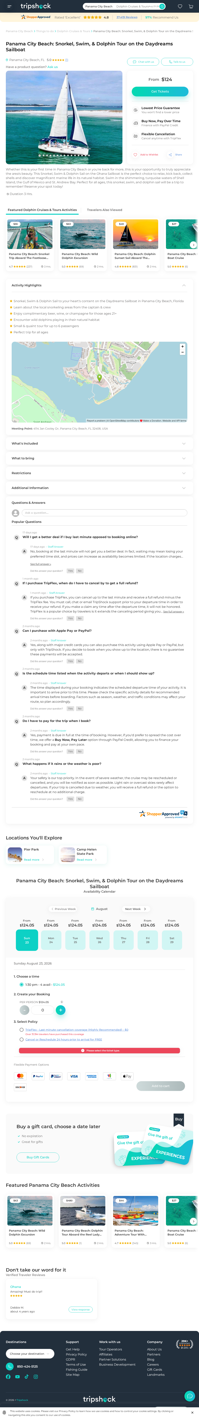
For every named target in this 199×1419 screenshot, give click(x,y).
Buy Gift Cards (38, 1157)
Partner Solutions (112, 1359)
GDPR (70, 1359)
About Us (154, 1349)
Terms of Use (76, 1364)
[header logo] (32, 6)
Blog (150, 1359)
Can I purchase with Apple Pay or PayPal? (57, 631)
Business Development (117, 1364)
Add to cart (161, 1086)
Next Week (133, 909)
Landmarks (156, 1375)
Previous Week (65, 909)
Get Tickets (160, 91)
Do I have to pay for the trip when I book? (57, 721)
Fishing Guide (76, 1369)
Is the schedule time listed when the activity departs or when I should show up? (88, 673)
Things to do (45, 31)
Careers (153, 1364)
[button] (70, 570)
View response (81, 1309)
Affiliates (105, 1354)
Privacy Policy (76, 1354)
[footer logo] (99, 1400)
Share (178, 154)
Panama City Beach (19, 31)
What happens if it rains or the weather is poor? (62, 764)
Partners (153, 1354)
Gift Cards (154, 1369)
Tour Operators (110, 1349)
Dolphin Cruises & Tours (73, 31)
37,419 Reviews (127, 17)
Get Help (73, 1349)
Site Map (72, 1375)
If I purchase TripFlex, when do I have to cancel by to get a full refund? (80, 583)
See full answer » (40, 564)
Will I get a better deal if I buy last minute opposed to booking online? (80, 537)
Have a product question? (32, 67)
